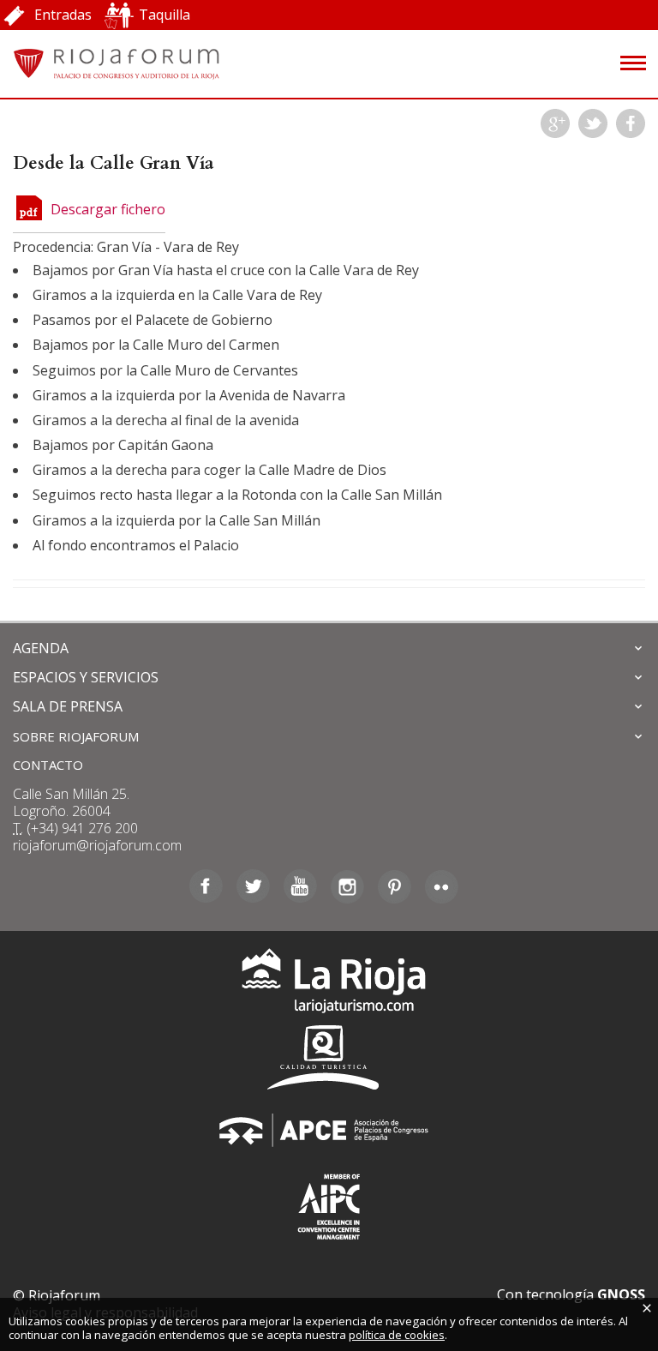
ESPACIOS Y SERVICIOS (86, 677)
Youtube (300, 886)
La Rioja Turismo (329, 984)
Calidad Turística (329, 1057)
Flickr (441, 886)
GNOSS (621, 1294)
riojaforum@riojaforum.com (97, 845)
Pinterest (394, 886)
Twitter (592, 123)
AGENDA (41, 648)
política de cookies (397, 1334)
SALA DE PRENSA (68, 706)
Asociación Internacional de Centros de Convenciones (329, 1203)
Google (555, 123)
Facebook (630, 123)
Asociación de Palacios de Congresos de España (329, 1130)
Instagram (347, 886)
